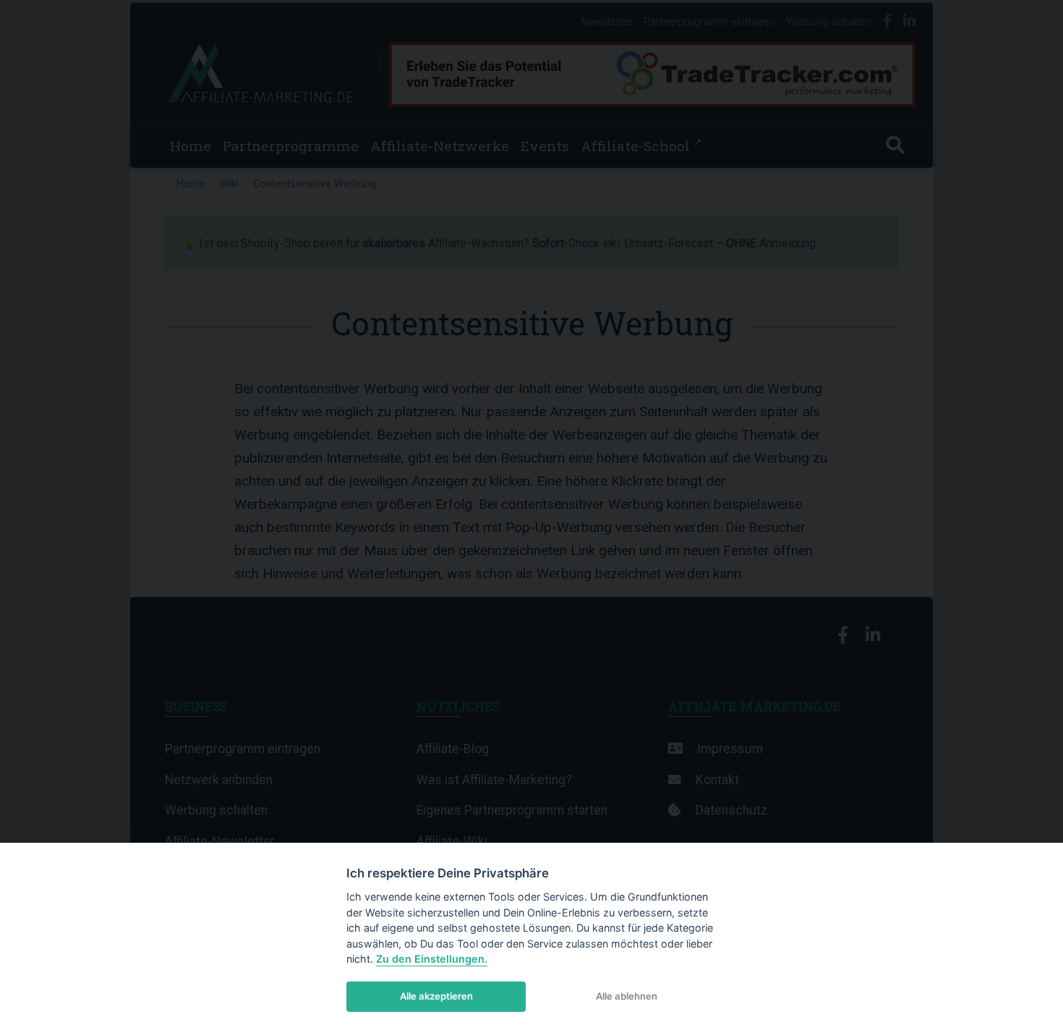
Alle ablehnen (626, 996)
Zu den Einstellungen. (431, 959)
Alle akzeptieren (436, 996)
